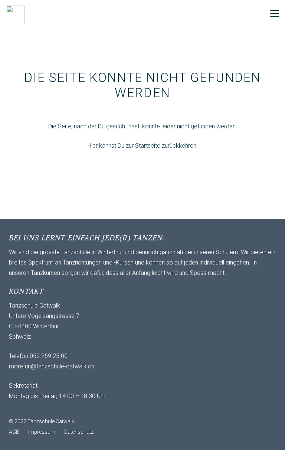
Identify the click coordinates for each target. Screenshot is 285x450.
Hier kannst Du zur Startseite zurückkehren (142, 145)
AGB (14, 432)
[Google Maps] (60, 408)
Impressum (41, 432)
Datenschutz (79, 432)
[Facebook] (31, 408)
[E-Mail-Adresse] (16, 408)
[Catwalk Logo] (15, 15)
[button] (274, 13)
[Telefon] (46, 408)
